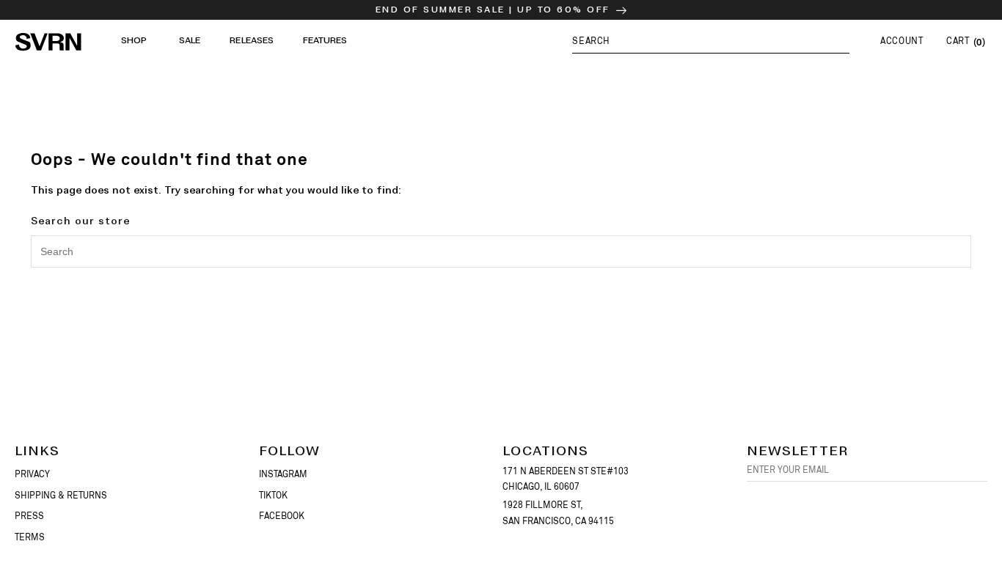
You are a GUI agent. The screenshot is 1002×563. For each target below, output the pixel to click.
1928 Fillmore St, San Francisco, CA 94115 (558, 513)
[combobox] (501, 251)
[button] (710, 41)
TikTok (273, 495)
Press (29, 516)
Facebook (281, 516)
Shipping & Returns (61, 495)
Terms (30, 537)
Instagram (283, 474)
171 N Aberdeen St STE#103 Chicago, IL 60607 (565, 479)
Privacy (32, 474)
